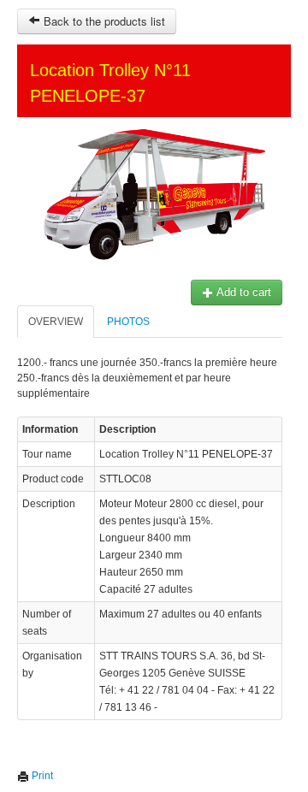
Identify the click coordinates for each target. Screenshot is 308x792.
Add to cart (242, 292)
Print (41, 776)
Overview (55, 322)
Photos (128, 322)
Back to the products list (102, 21)
